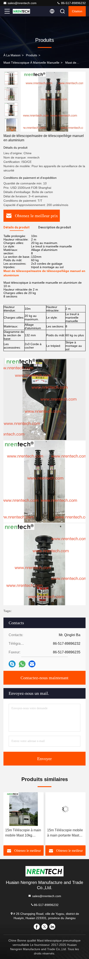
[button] (12, 130)
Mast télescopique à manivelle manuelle (31, 62)
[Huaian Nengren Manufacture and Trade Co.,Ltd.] (21, 11)
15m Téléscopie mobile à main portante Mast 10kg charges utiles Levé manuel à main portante (65, 833)
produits (31, 55)
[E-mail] (32, 664)
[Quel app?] (22, 664)
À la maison (12, 55)
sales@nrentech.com (22, 3)
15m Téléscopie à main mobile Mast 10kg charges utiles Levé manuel (23, 833)
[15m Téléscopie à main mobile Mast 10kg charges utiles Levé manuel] (23, 809)
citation (77, 11)
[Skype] (12, 664)
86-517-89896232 (73, 3)
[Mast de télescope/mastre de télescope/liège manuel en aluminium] (53, 102)
